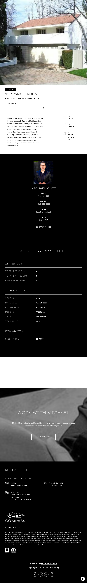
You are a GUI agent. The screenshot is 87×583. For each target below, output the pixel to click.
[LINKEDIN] (46, 574)
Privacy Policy (52, 567)
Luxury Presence (49, 563)
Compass (75, 532)
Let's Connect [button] (43, 437)
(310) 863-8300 (43, 204)
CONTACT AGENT (43, 227)
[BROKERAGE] (52, 574)
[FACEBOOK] (35, 574)
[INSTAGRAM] (41, 574)
